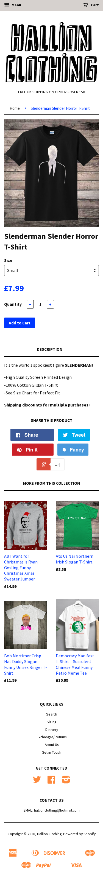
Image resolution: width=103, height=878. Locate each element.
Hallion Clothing (49, 834)
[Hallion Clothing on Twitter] (37, 781)
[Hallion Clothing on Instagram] (66, 781)
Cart (94, 4)
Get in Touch (51, 752)
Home (15, 108)
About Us (52, 744)
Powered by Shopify (79, 834)
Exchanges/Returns (51, 737)
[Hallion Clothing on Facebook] (51, 781)
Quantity (13, 304)
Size (8, 260)
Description (49, 349)
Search (51, 714)
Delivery (51, 729)
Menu (16, 4)
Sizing (51, 722)
